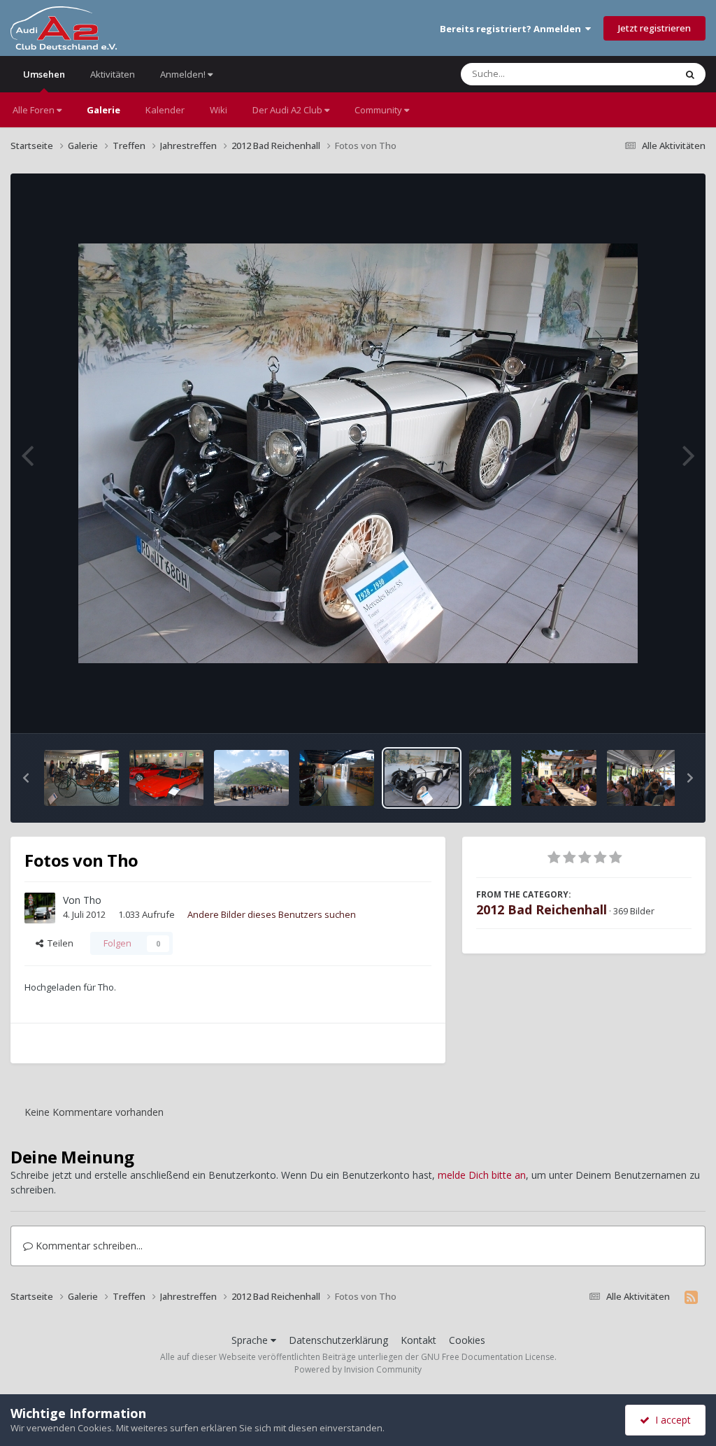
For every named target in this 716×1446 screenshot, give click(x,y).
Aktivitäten (112, 74)
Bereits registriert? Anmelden (512, 28)
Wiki (218, 110)
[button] (25, 778)
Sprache (251, 1340)
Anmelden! (184, 74)
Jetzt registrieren (654, 28)
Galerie (103, 110)
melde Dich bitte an (482, 1175)
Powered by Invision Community (358, 1369)
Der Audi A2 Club (288, 110)
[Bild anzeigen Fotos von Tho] (81, 778)
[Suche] (690, 74)
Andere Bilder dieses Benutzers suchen (271, 914)
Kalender (165, 110)
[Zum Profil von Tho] (39, 908)
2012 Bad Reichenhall (541, 909)
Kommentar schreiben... (88, 1245)
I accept (670, 1419)
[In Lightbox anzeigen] (358, 453)
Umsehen (44, 74)
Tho (92, 900)
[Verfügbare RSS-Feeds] (691, 1297)
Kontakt (418, 1340)
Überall (641, 74)
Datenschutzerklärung (338, 1340)
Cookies (467, 1340)
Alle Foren (35, 110)
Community (379, 110)
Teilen (58, 943)
